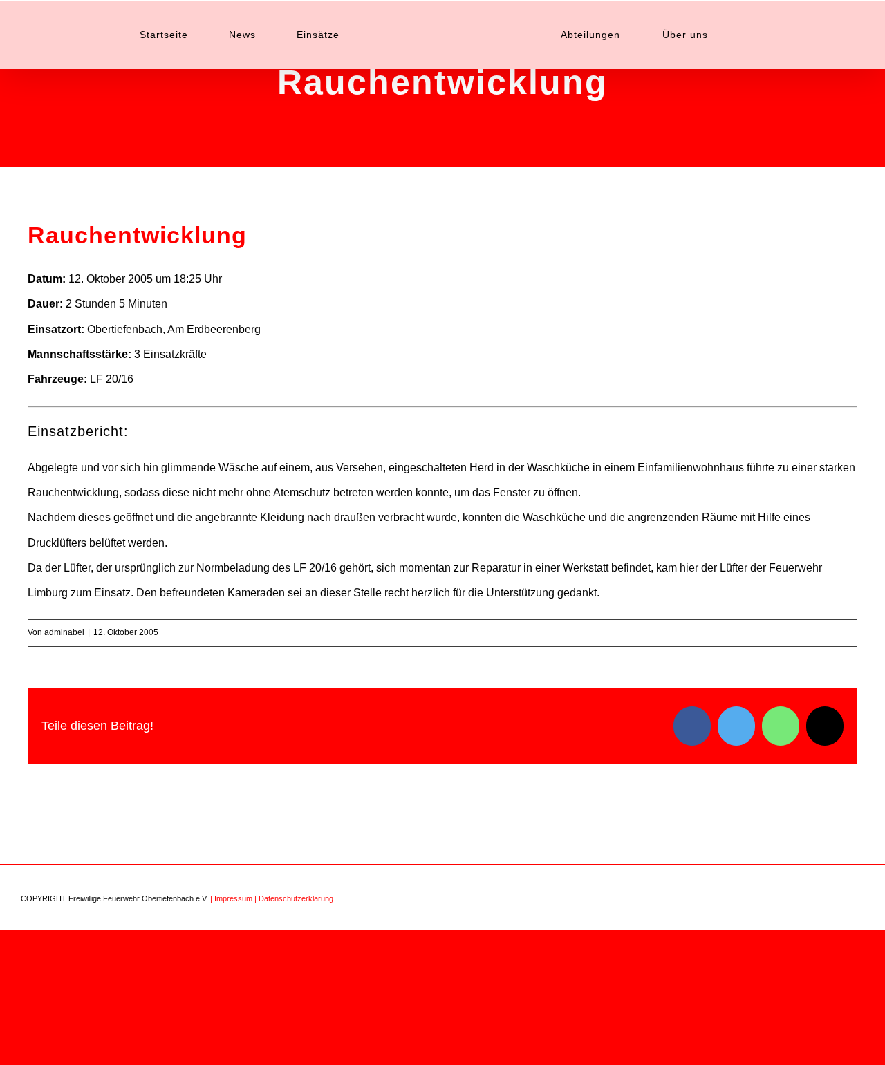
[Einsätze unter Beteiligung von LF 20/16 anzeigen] (140, 379)
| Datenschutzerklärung (293, 898)
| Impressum (231, 898)
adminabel (64, 632)
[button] (708, 34)
